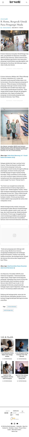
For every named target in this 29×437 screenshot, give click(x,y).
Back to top (14, 431)
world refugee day (8, 310)
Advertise (11, 428)
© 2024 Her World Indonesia (8, 426)
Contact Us (5, 428)
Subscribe (19, 426)
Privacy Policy (22, 428)
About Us (25, 426)
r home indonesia (12, 306)
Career (9, 429)
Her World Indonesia (8, 358)
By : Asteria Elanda (6, 27)
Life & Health (4, 19)
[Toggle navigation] (3, 2)
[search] (26, 2)
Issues (16, 428)
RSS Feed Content (16, 429)
